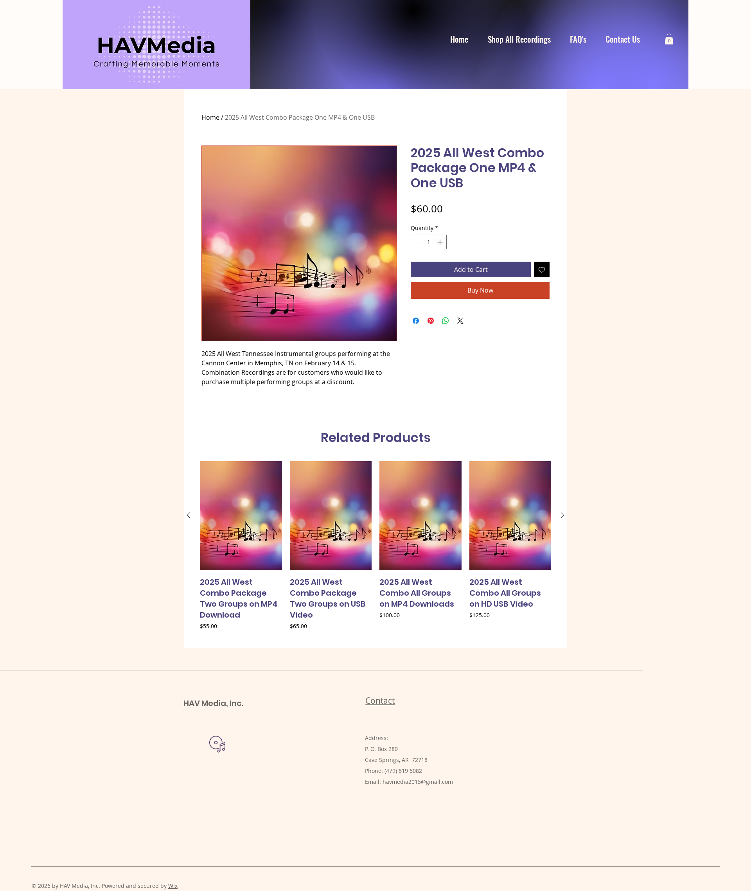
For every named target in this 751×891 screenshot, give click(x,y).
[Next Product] (562, 515)
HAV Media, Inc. (213, 703)
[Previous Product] (188, 515)
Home (210, 117)
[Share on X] (460, 320)
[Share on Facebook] (415, 320)
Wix (173, 885)
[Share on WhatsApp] (445, 320)
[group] (375, 551)
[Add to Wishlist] (542, 269)
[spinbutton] (429, 242)
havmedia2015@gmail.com (418, 781)
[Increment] (441, 242)
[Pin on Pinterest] (430, 320)
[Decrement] (417, 242)
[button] (669, 39)
